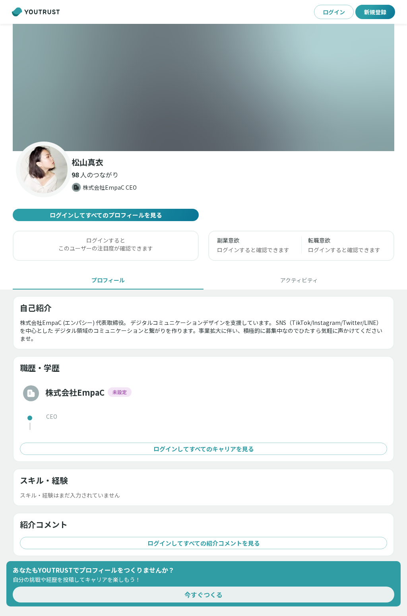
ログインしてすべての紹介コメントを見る (203, 543)
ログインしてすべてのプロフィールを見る (106, 215)
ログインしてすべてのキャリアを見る (203, 449)
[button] (203, 87)
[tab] (108, 280)
